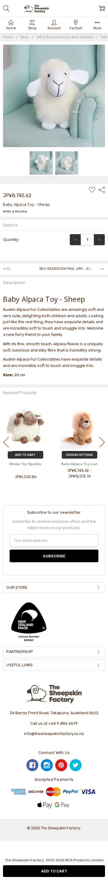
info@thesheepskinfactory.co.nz (54, 733)
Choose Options (27, 454)
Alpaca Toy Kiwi (81, 464)
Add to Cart (80, 454)
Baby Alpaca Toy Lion (27, 464)
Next (102, 442)
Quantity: (11, 239)
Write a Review (15, 211)
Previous (6, 442)
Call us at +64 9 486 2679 (54, 723)
